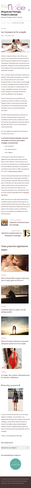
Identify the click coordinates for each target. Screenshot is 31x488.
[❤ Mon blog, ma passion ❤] (15, 400)
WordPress (21, 483)
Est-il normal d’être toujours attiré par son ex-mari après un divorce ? (15, 279)
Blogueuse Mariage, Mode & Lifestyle (11, 13)
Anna (2, 35)
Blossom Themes (7, 483)
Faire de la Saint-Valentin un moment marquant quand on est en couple (15, 342)
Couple (3, 28)
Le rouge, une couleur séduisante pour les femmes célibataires (15, 376)
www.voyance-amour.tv (15, 171)
